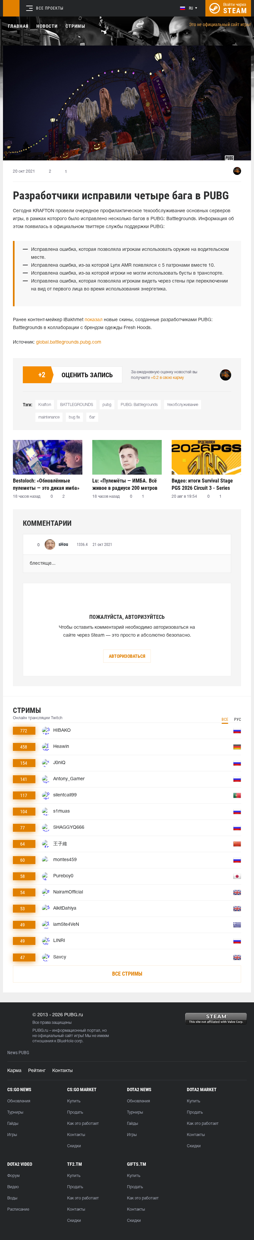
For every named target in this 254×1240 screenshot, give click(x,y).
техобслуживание (182, 405)
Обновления (18, 1101)
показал (94, 320)
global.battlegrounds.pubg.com (68, 342)
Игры (12, 1135)
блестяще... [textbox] (43, 563)
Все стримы (127, 974)
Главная (18, 26)
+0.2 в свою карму (167, 378)
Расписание (18, 1209)
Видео (13, 1187)
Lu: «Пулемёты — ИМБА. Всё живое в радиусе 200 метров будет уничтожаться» (124, 484)
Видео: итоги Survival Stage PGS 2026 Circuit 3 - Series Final (202, 484)
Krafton (44, 405)
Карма (14, 1071)
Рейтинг (37, 1071)
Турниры (15, 1112)
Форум (13, 1176)
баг (92, 417)
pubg (107, 405)
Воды (12, 1198)
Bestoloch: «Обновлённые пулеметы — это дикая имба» (46, 484)
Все (225, 719)
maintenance (49, 417)
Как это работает (83, 1123)
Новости (47, 26)
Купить (73, 1101)
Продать (75, 1112)
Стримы (75, 26)
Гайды (12, 1123)
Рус (237, 719)
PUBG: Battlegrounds (139, 405)
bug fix (74, 417)
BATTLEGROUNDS (76, 405)
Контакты (62, 1071)
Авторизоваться (127, 656)
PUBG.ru (40, 1030)
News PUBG (18, 1053)
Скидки (74, 1146)
